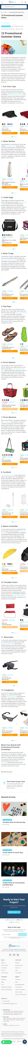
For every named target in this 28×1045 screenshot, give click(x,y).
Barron (3, 458)
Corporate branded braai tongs (8, 260)
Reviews (3, 970)
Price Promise (4, 972)
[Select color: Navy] (8, 124)
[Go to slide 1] (12, 467)
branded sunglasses (11, 696)
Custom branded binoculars (7, 643)
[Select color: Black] (3, 124)
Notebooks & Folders (6, 987)
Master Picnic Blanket (6, 460)
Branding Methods (19, 984)
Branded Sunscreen (5, 511)
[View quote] (25, 2)
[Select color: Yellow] (3, 564)
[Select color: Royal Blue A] (22, 400)
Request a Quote (13, 912)
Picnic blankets (6, 422)
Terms (13, 1041)
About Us (3, 962)
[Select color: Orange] (8, 455)
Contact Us (18, 979)
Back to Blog (6, 23)
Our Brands (4, 967)
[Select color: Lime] (21, 344)
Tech (2, 984)
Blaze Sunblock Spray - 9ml (7, 513)
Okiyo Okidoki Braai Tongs (7, 294)
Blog (5, 12)
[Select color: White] (6, 124)
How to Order (4, 965)
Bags (2, 982)
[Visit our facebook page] (10, 954)
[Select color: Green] (6, 235)
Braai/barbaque (4, 293)
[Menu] (2, 2)
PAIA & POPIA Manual (20, 994)
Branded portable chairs (19, 595)
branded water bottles (10, 146)
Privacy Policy (18, 987)
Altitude (3, 238)
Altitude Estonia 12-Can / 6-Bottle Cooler (9, 241)
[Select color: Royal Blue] (10, 124)
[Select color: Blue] (22, 124)
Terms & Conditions (20, 989)
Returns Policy (18, 992)
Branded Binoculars (5, 676)
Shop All (17, 962)
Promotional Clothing (6, 989)
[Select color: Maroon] (21, 124)
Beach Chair (4, 623)
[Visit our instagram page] (14, 954)
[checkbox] (1, 937)
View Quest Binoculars (6, 678)
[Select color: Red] (4, 124)
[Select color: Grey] (11, 124)
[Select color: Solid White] (21, 179)
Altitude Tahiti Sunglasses (7, 731)
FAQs (16, 982)
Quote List (17, 967)
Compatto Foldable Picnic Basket (9, 405)
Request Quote (19, 965)
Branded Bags (4, 403)
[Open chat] (25, 1042)
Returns (19, 1041)
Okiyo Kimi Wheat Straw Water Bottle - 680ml (8, 183)
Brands (3, 180)
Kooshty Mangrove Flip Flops (8, 347)
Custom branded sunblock (7, 475)
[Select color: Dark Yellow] (11, 235)
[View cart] (22, 2)
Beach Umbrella (5, 569)
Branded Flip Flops (5, 345)
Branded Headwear (5, 127)
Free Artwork (18, 972)
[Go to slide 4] (16, 467)
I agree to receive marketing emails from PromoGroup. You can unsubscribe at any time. (15, 938)
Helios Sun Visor (5, 129)
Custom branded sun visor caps (15, 94)
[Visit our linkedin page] (17, 954)
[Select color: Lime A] (21, 400)
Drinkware (3, 979)
